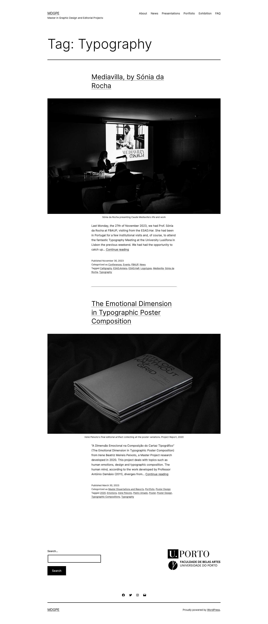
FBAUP (134, 264)
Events (126, 264)
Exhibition (205, 13)
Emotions (112, 492)
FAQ (218, 13)
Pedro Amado (140, 492)
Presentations (171, 13)
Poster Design (163, 489)
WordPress (213, 609)
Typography (105, 272)
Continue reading (117, 249)
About (143, 13)
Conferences (115, 264)
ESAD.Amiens (120, 268)
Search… (52, 551)
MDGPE (53, 13)
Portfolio (189, 13)
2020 (103, 492)
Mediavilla (158, 268)
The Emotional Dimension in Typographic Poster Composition (131, 312)
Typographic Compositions (105, 496)
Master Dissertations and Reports (126, 489)
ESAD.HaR (134, 268)
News (154, 13)
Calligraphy (106, 268)
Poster (152, 492)
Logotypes (146, 268)
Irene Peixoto (125, 492)
